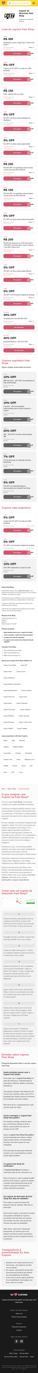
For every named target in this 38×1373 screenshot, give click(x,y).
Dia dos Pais (24, 1356)
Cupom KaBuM (8, 728)
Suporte (19, 1323)
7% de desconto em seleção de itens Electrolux (17, 461)
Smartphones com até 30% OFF (15, 318)
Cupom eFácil (7, 671)
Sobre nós (19, 1313)
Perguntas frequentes (19, 1327)
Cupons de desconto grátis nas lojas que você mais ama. (19, 1301)
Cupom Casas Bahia (9, 665)
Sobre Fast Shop (8, 587)
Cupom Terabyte (22, 728)
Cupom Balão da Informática (12, 684)
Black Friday (13, 1353)
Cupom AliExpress (9, 678)
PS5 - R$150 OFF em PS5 (13, 94)
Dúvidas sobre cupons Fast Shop (15, 1055)
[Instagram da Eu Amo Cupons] (21, 1341)
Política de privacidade (19, 1317)
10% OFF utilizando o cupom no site (17, 567)
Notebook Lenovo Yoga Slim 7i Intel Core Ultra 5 (18, 44)
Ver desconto (19, 327)
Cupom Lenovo (21, 671)
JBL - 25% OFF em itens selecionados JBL (17, 435)
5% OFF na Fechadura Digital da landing (18, 295)
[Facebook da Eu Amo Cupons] (16, 1341)
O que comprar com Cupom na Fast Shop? (15, 795)
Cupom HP (23, 665)
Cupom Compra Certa (25, 722)
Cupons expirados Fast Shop (16, 361)
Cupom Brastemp (8, 722)
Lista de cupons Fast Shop (18, 29)
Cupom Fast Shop (23, 789)
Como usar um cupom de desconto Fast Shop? (17, 892)
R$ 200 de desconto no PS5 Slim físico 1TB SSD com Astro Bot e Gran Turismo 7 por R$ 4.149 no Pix (18, 245)
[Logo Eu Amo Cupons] (4, 3)
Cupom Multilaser (8, 716)
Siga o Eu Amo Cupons (19, 1337)
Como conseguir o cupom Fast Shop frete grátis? (18, 635)
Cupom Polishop (26, 690)
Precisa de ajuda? (8, 629)
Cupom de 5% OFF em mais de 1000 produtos (17, 69)
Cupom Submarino (22, 703)
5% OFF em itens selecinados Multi (16, 144)
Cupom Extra (23, 697)
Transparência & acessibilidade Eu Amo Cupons (15, 1252)
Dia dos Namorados (11, 1356)
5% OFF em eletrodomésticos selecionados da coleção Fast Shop (16, 487)
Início (3, 789)
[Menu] (33, 3)
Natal (32, 1356)
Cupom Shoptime (25, 709)
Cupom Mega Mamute (10, 690)
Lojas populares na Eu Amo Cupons (15, 736)
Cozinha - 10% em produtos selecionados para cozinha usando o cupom (17, 408)
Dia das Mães (24, 1353)
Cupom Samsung (24, 716)
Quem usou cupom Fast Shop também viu (17, 660)
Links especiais (19, 1350)
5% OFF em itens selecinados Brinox (17, 271)
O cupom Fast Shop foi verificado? (14, 637)
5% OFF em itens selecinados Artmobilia (18, 219)
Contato (19, 1330)
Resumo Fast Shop (8, 615)
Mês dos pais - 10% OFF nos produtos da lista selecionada (18, 382)
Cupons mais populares (16, 507)
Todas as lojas (11, 789)
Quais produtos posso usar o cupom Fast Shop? (18, 632)
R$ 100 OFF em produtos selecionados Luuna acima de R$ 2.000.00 (18, 194)
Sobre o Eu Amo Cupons (19, 1310)
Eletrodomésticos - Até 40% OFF (15, 342)
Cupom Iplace (7, 703)
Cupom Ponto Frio (9, 697)
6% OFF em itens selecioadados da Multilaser (16, 119)
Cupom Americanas (9, 709)
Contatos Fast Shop (9, 647)
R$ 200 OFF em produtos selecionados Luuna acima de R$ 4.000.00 (18, 169)
